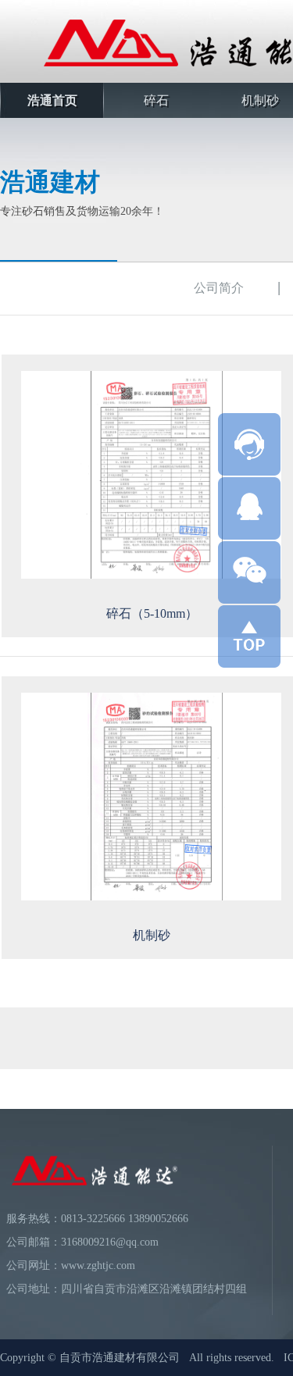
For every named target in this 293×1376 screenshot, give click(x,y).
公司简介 (219, 287)
